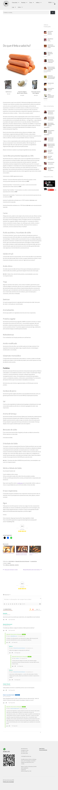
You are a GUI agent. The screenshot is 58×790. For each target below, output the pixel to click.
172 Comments (50, 146)
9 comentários (33, 561)
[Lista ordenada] (12, 604)
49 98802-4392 (6, 751)
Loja (13, 7)
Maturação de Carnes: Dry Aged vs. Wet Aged (51, 61)
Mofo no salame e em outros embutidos (51, 132)
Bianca (17, 658)
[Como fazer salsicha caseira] (35, 549)
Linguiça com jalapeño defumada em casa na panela (51, 77)
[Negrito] (4, 604)
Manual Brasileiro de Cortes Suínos (31, 570)
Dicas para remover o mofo (11, 570)
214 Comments (50, 119)
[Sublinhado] (8, 604)
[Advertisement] (22, 34)
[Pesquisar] (52, 12)
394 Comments (50, 113)
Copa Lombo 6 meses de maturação (50, 32)
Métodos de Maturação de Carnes (50, 53)
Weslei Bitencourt (14, 636)
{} (22, 603)
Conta (19, 7)
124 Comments (50, 159)
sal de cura (19, 483)
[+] (24, 603)
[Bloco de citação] (16, 604)
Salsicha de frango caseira (8, 553)
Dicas (30, 2)
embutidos (12, 565)
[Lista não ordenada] (14, 604)
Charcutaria (14, 2)
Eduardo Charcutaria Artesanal (22, 561)
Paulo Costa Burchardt (15, 708)
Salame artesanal (51, 162)
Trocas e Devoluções (43, 750)
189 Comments (50, 140)
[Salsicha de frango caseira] (9, 549)
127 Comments (50, 152)
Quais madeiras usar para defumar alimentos (51, 124)
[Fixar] (10, 604)
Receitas (23, 2)
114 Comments (50, 163)
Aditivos (38, 2)
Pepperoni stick (51, 83)
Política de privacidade (8, 781)
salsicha (17, 565)
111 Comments (50, 170)
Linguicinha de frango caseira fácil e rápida (51, 46)
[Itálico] (6, 604)
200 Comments (46, 134)
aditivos (7, 565)
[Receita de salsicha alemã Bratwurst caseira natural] (22, 549)
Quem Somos (41, 748)
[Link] (20, 604)
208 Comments (46, 127)
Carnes (9, 563)
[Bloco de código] (18, 604)
